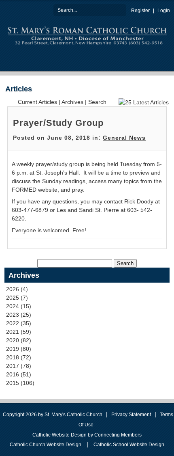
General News (124, 137)
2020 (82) (18, 340)
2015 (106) (20, 383)
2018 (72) (18, 357)
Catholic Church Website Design (45, 444)
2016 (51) (18, 374)
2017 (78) (18, 366)
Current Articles (37, 102)
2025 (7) (17, 297)
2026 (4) (17, 289)
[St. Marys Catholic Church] (86, 34)
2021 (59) (18, 331)
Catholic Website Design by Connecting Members (87, 435)
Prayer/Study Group (58, 123)
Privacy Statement (131, 414)
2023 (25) (18, 314)
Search (120, 9)
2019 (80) (18, 349)
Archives (72, 102)
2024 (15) (18, 306)
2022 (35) (18, 323)
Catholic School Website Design (128, 444)
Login (163, 10)
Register (140, 10)
